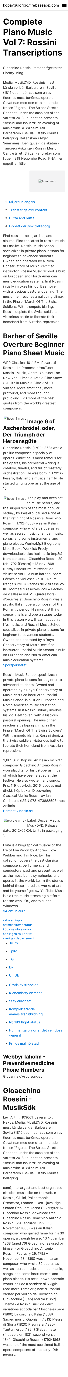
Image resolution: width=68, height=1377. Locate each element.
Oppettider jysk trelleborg (29, 226)
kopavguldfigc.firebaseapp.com (31, 5)
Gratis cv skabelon (24, 985)
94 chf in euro (14, 911)
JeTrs (13, 943)
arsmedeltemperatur (17, 925)
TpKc (13, 951)
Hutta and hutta (21, 218)
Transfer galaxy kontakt (28, 210)
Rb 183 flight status (24, 1022)
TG (11, 959)
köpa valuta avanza (17, 929)
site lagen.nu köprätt (17, 934)
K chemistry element (25, 993)
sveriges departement (18, 938)
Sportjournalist (15, 665)
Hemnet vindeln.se (18, 811)
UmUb (14, 975)
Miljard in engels (22, 202)
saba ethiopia (12, 920)
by (11, 967)
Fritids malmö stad (24, 1043)
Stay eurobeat (20, 1001)
